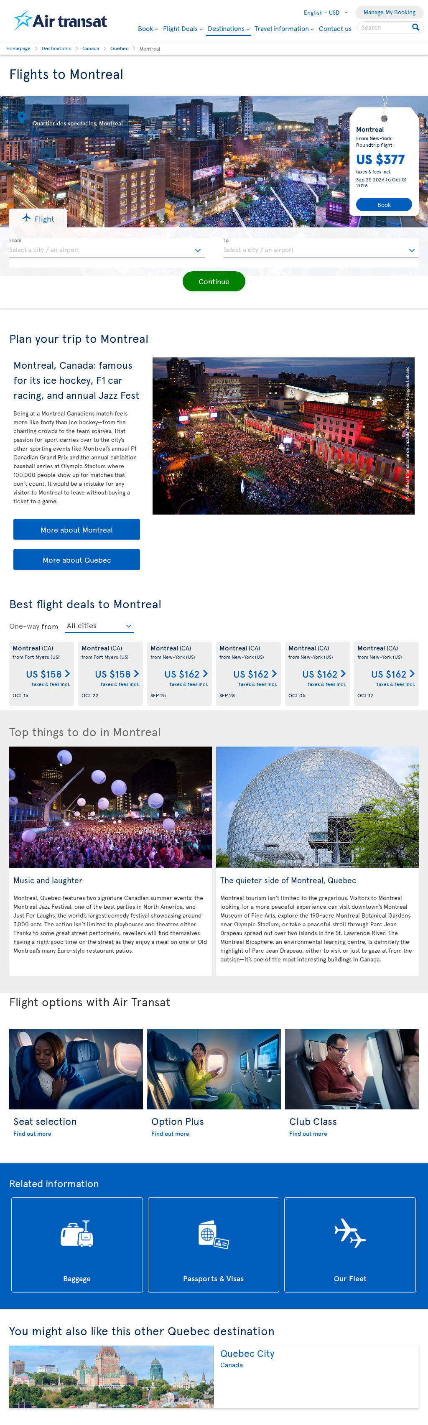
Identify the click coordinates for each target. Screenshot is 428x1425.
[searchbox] (390, 27)
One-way (24, 626)
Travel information (282, 28)
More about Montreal (77, 529)
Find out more (32, 1133)
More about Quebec (77, 559)
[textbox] (107, 248)
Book (145, 28)
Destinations (226, 28)
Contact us (335, 28)
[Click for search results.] (416, 27)
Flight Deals (180, 28)
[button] (38, 218)
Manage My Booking (389, 12)
